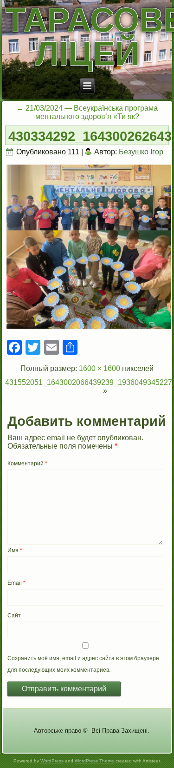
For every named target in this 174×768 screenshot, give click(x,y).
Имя (14, 550)
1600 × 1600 (99, 368)
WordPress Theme (94, 760)
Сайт (14, 615)
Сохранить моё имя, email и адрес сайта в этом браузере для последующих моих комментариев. (83, 664)
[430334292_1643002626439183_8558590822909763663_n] (89, 328)
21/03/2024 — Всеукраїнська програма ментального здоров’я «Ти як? (87, 112)
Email (16, 583)
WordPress (52, 760)
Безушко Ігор (141, 152)
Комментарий (27, 463)
